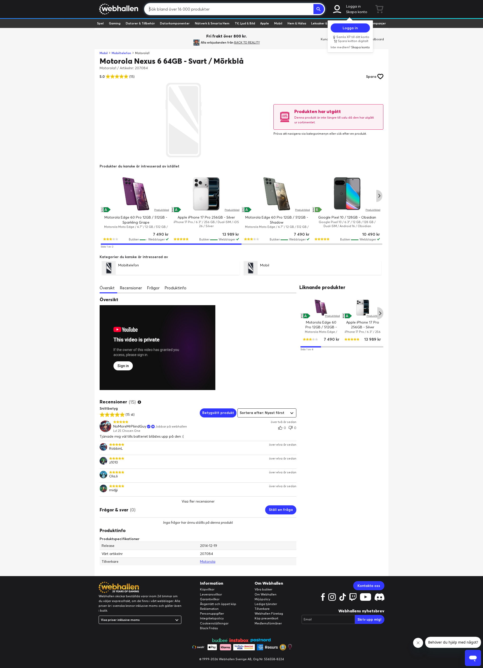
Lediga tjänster (266, 604)
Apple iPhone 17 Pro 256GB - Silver (206, 217)
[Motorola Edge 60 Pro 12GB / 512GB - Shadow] (276, 194)
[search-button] (318, 9)
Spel (100, 23)
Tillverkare (262, 609)
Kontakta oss (368, 585)
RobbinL (116, 448)
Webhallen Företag (269, 613)
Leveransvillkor (211, 594)
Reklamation (209, 609)
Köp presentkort (266, 618)
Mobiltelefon (121, 53)
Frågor (153, 287)
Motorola (207, 561)
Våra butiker (263, 589)
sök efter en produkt (351, 133)
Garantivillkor (209, 599)
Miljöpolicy (262, 599)
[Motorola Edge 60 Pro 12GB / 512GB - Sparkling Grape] (136, 194)
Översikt (107, 287)
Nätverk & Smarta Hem (212, 23)
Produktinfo (175, 287)
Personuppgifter (212, 613)
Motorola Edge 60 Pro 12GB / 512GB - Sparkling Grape (321, 327)
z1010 (113, 462)
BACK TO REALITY (247, 42)
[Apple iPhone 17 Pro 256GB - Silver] (206, 194)
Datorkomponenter (175, 23)
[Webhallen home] (118, 9)
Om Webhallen (265, 594)
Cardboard (376, 39)
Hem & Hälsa (297, 23)
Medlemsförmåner (268, 623)
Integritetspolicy (212, 618)
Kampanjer (377, 23)
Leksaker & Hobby (324, 23)
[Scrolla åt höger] (379, 196)
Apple (264, 23)
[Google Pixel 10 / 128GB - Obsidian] (347, 194)
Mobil (278, 23)
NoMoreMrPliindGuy (129, 426)
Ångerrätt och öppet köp (218, 604)
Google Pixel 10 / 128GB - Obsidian (347, 217)
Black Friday (209, 628)
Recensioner (131, 287)
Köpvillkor (207, 589)
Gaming (114, 23)
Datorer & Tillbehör (140, 23)
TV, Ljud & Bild (245, 23)
